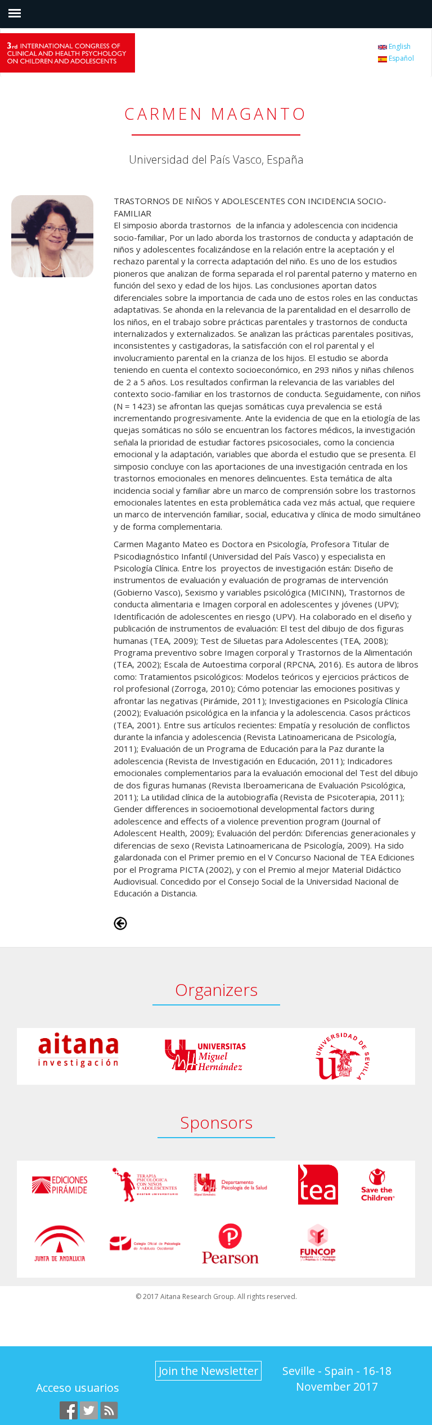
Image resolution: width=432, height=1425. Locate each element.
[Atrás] (120, 922)
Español (400, 58)
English (399, 46)
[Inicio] (82, 53)
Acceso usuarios (77, 1387)
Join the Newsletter (208, 1370)
